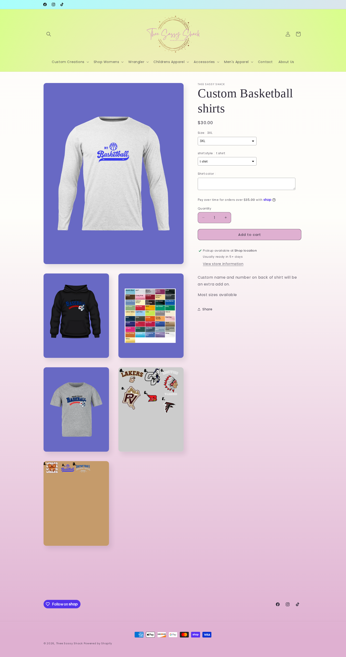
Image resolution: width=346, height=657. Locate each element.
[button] (49, 34)
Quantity (204, 208)
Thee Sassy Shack (69, 643)
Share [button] (207, 309)
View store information (223, 263)
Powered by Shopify (98, 643)
